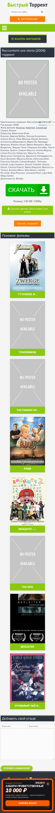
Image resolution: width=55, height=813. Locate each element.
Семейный (41, 127)
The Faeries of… (27, 410)
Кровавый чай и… (27, 705)
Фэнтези (20, 127)
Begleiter (27, 647)
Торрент (27, 4)
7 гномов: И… (27, 294)
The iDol (27, 587)
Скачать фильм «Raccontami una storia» (29, 210)
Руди (27, 468)
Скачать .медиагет (27, 223)
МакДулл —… (27, 529)
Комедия (30, 127)
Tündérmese (27, 352)
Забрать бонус (27, 803)
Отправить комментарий (17, 768)
